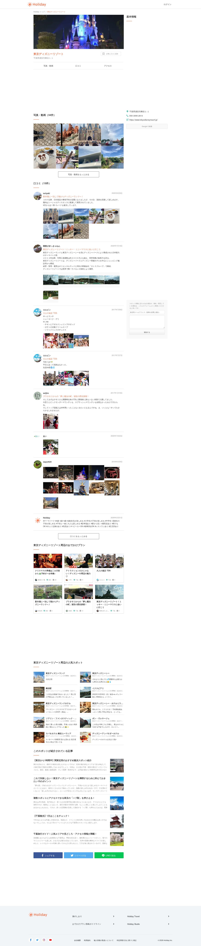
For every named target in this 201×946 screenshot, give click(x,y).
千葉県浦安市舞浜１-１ (139, 111)
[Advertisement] (79, 91)
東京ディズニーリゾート (49, 54)
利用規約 (87, 940)
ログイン (167, 4)
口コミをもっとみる (78, 536)
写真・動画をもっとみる (78, 174)
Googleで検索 (147, 126)
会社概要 (77, 940)
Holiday (36, 4)
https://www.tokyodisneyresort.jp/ (143, 119)
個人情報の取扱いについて (103, 940)
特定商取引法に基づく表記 (126, 940)
